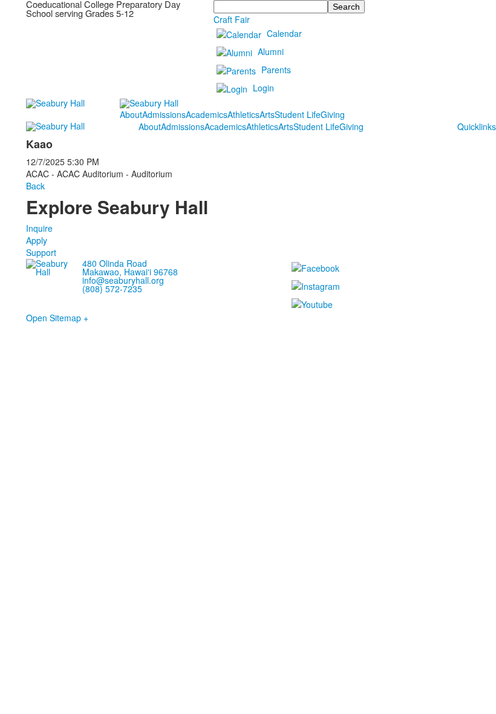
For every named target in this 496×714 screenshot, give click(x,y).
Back (35, 186)
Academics (206, 114)
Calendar (284, 33)
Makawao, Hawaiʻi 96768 (130, 272)
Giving (333, 114)
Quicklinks (476, 126)
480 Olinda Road (114, 263)
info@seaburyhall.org (123, 280)
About (131, 114)
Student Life (298, 114)
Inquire (39, 228)
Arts (267, 114)
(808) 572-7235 (112, 289)
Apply (36, 240)
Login (263, 88)
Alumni (271, 51)
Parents (276, 70)
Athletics (243, 114)
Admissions (164, 114)
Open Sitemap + (57, 318)
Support (41, 252)
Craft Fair (232, 19)
